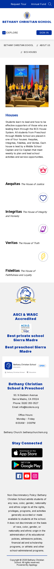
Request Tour (18, 4)
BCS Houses (30, 52)
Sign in (44, 32)
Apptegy (33, 565)
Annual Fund (38, 4)
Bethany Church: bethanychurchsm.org (25, 432)
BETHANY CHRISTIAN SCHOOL (18, 45)
